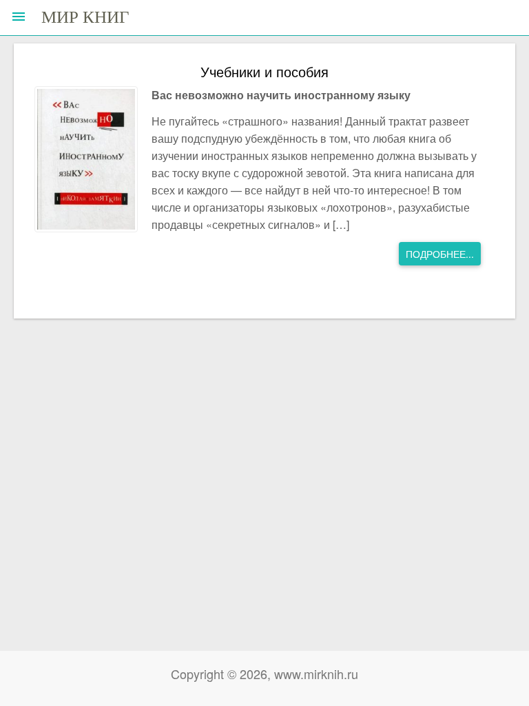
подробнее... (440, 254)
